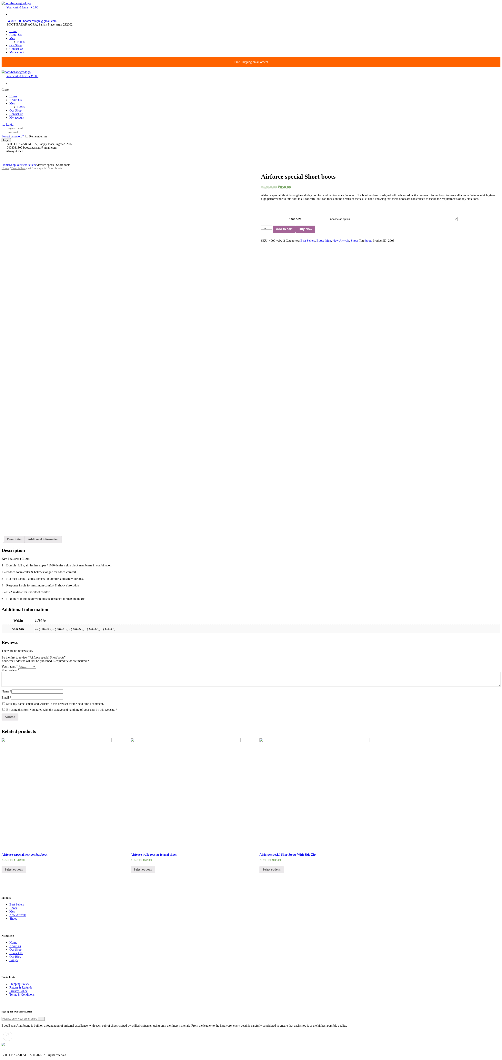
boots (368, 240)
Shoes (354, 240)
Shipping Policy (19, 984)
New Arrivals (341, 240)
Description (14, 539)
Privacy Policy (18, 991)
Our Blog (15, 956)
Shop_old (15, 164)
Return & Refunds (20, 987)
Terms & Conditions (22, 994)
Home (5, 164)
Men (328, 240)
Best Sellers (28, 164)
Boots (320, 240)
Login (9, 124)
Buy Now (305, 229)
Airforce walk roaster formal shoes (154, 854)
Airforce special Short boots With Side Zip (287, 854)
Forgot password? (13, 136)
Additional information (43, 539)
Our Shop (15, 949)
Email (6, 697)
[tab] (15, 539)
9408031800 (14, 21)
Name (6, 691)
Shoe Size (295, 218)
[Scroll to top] (4, 1048)
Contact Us (16, 953)
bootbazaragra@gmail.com (39, 21)
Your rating (10, 666)
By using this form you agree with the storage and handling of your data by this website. (61, 709)
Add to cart (284, 229)
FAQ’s (13, 960)
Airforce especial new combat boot (24, 854)
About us (15, 946)
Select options (14, 869)
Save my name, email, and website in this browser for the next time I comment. (55, 703)
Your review (10, 670)
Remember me (38, 136)
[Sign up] (41, 1019)
